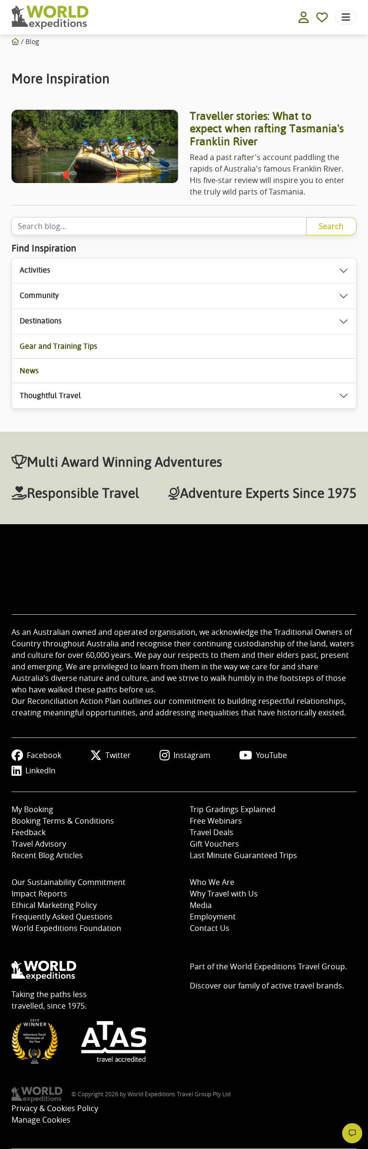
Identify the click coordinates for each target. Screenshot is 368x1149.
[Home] (15, 41)
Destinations (41, 320)
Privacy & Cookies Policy (55, 1108)
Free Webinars (216, 821)
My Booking (32, 809)
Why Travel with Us (224, 893)
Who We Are (212, 882)
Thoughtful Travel (50, 395)
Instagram (191, 755)
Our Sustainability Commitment (69, 882)
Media (201, 905)
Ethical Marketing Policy (54, 905)
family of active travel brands (290, 985)
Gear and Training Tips (58, 346)
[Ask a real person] (352, 1133)
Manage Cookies (41, 1120)
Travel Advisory (39, 844)
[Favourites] (322, 17)
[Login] (304, 17)
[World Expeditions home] (50, 17)
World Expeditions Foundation (66, 928)
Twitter (118, 755)
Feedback (29, 832)
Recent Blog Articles (47, 855)
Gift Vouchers (214, 844)
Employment (213, 916)
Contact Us (210, 928)
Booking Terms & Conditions (63, 821)
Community (39, 295)
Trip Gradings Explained (233, 809)
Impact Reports (39, 893)
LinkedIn (40, 770)
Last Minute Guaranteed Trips (243, 855)
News (29, 370)
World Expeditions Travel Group (287, 966)
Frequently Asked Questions (62, 916)
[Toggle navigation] (345, 17)
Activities (35, 270)
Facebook (44, 755)
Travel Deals (211, 832)
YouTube (271, 755)
